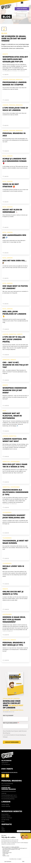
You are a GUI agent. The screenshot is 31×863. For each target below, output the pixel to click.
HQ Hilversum (6, 760)
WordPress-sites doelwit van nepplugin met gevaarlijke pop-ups (15, 59)
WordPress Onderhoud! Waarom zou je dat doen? (15, 390)
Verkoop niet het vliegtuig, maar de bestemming (12, 415)
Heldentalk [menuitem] (3, 793)
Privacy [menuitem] (2, 821)
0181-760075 (7, 769)
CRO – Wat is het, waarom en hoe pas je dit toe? (15, 364)
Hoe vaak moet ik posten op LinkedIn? (15, 287)
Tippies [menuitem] (3, 828)
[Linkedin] (7, 775)
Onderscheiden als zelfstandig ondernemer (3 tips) (15, 492)
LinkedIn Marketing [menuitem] (5, 806)
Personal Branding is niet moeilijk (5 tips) (14, 643)
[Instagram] (3, 775)
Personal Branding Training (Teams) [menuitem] (9, 796)
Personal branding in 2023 (14, 134)
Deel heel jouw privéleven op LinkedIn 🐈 (14, 313)
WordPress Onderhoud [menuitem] (6, 817)
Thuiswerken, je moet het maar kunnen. (15, 541)
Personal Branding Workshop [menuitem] (7, 798)
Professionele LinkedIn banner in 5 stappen (14, 83)
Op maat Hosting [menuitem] (5, 819)
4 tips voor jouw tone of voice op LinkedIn (15, 109)
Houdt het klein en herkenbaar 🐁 (12, 210)
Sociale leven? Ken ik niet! (13, 567)
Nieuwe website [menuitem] (5, 814)
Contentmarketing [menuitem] (5, 785)
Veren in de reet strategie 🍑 (11, 185)
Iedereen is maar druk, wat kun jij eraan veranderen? (14, 619)
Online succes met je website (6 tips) (13, 592)
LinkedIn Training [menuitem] (5, 804)
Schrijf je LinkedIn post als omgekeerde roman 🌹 (14, 161)
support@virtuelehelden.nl (9, 772)
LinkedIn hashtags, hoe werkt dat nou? (15, 440)
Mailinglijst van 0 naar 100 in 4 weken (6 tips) (15, 465)
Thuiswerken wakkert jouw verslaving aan (14, 516)
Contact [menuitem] (3, 830)
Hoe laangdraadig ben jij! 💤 (14, 236)
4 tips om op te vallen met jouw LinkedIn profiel (14, 339)
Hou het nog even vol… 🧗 (15, 261)
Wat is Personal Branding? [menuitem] (7, 783)
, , (12, 334)
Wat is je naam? (8, 715)
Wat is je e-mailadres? (10, 723)
